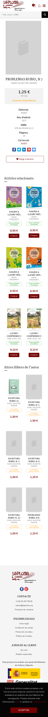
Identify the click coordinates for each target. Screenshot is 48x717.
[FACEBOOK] (22, 589)
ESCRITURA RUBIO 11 (14, 399)
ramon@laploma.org (24, 605)
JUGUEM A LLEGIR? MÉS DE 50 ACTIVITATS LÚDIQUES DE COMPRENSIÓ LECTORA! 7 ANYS (34, 213)
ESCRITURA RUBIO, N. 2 (14, 460)
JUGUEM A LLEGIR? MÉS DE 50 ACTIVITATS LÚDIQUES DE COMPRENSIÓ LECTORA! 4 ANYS (14, 213)
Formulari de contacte (24, 609)
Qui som (24, 650)
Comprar (14, 235)
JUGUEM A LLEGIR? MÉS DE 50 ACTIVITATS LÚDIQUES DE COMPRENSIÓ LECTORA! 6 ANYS (34, 273)
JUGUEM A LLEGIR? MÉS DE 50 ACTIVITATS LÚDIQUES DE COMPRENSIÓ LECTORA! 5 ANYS (14, 273)
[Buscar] (45, 14)
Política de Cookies (24, 636)
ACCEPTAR (23, 710)
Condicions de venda (24, 627)
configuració (39, 701)
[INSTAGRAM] (26, 589)
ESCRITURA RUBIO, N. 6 (34, 460)
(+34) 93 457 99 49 (24, 601)
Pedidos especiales (24, 654)
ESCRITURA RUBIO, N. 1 (34, 403)
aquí (17, 701)
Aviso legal (24, 623)
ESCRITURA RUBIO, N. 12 (14, 516)
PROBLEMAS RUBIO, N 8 (34, 516)
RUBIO (24, 143)
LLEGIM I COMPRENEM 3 (34, 334)
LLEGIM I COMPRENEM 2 (14, 334)
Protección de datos (24, 632)
